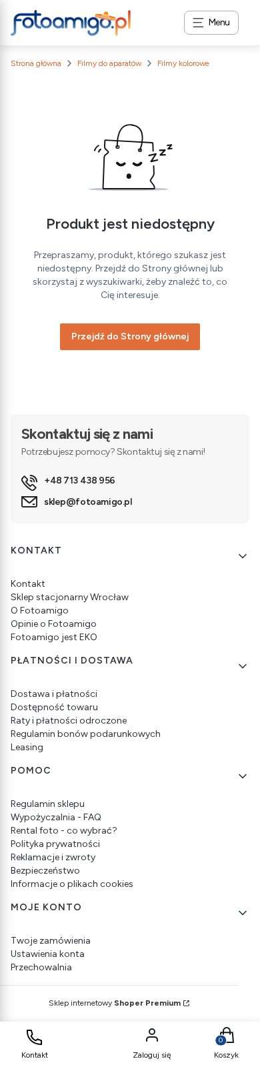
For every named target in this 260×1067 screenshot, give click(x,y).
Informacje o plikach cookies (72, 884)
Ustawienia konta (48, 954)
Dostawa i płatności (54, 694)
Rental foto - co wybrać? (64, 830)
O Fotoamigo (40, 610)
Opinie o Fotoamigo (54, 624)
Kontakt (28, 584)
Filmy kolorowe (183, 63)
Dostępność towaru (54, 707)
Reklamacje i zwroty (53, 857)
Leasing (27, 747)
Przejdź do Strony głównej (130, 336)
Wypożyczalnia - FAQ (56, 817)
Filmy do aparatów (109, 63)
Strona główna (36, 63)
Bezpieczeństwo (45, 870)
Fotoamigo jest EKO (54, 637)
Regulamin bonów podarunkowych (86, 734)
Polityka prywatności (55, 844)
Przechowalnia (41, 967)
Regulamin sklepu (48, 804)
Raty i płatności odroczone (69, 720)
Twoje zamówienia (51, 940)
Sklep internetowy (115, 1003)
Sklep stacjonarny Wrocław (70, 597)
